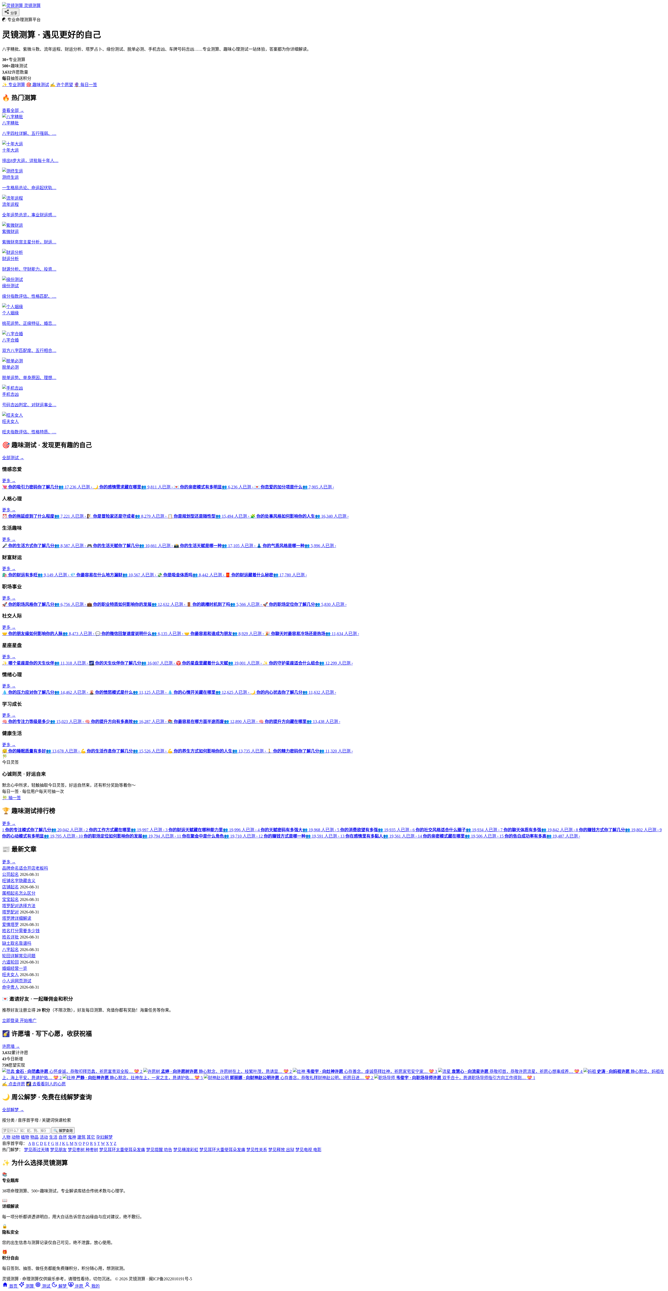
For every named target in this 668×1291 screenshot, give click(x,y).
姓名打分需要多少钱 (21, 931)
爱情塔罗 (10, 924)
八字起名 (10, 949)
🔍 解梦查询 (63, 1131)
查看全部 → (13, 110)
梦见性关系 (256, 1149)
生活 (53, 1137)
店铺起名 (10, 887)
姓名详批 (10, 937)
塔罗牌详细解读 (16, 918)
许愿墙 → (11, 1046)
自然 (62, 1137)
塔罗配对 (10, 912)
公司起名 (10, 874)
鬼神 (72, 1137)
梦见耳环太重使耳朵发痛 (122, 1149)
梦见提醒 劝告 (159, 1149)
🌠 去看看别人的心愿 (46, 1084)
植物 (25, 1137)
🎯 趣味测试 (37, 84)
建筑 (81, 1137)
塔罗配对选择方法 (18, 906)
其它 (91, 1137)
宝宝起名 (10, 899)
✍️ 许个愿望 (61, 84)
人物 (6, 1137)
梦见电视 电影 (308, 1149)
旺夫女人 (10, 974)
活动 (44, 1137)
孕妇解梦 (104, 1137)
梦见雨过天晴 (36, 1149)
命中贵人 (10, 987)
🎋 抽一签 (11, 798)
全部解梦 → (13, 1110)
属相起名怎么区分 (18, 893)
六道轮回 (10, 962)
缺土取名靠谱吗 (16, 943)
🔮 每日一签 (85, 84)
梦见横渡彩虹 (185, 1149)
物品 (34, 1137)
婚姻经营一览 (14, 968)
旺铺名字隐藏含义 (18, 880)
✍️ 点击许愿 (13, 1084)
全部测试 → (13, 458)
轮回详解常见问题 (18, 956)
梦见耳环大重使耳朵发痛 (222, 1149)
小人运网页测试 (16, 981)
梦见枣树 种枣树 (83, 1149)
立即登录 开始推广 (19, 1020)
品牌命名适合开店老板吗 (25, 868)
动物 (15, 1137)
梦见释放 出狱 (281, 1149)
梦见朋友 (58, 1149)
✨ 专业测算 (13, 84)
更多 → (9, 481)
